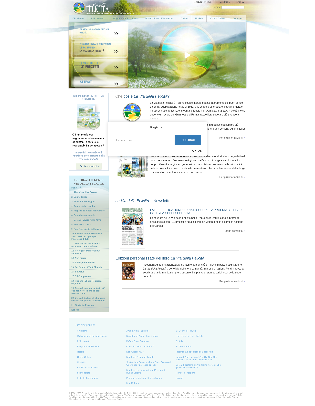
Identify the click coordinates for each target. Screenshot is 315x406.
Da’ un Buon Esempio (137, 341)
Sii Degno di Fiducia (186, 330)
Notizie (199, 18)
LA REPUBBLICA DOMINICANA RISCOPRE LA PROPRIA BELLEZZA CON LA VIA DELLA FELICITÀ (196, 211)
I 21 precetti (97, 18)
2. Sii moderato (79, 197)
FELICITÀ (76, 188)
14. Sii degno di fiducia (83, 262)
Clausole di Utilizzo (77, 399)
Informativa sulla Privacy (227, 397)
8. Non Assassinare (81, 224)
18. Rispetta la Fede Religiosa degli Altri (86, 282)
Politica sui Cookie (114, 399)
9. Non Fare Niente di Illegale (86, 229)
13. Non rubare (78, 258)
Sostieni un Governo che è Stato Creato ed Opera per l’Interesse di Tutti (148, 363)
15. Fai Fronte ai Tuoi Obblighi (86, 267)
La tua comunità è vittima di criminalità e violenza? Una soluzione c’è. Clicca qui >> (115, 91)
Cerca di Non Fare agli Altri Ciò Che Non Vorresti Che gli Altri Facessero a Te (196, 358)
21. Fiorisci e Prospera (82, 305)
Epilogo (75, 310)
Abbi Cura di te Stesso (88, 367)
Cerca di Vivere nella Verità (140, 346)
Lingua (239, 2)
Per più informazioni (231, 137)
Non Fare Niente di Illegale (140, 357)
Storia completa (233, 230)
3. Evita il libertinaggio (82, 201)
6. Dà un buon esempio (83, 215)
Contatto (237, 18)
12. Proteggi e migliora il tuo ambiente (86, 252)
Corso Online (217, 18)
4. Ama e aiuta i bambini (83, 206)
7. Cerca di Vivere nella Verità (86, 220)
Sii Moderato (83, 372)
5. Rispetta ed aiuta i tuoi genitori (88, 210)
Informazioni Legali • (97, 399)
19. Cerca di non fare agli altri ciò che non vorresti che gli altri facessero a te (88, 291)
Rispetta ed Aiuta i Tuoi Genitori (142, 336)
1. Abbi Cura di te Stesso (84, 192)
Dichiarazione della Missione (92, 336)
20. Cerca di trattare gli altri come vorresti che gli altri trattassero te (88, 299)
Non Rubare (132, 383)
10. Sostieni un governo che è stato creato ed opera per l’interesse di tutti (86, 236)
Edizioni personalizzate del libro (159, 258)
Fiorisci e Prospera (185, 372)
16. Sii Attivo (77, 272)
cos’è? (146, 96)
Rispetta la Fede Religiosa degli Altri (194, 351)
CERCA (217, 7)
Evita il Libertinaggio (87, 378)
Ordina (184, 18)
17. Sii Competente (81, 276)
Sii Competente (183, 346)
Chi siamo (78, 18)
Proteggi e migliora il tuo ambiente (144, 378)
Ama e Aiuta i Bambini (137, 330)
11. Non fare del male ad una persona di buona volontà (85, 244)
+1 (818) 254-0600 (201, 2)
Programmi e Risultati (124, 18)
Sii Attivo (180, 341)
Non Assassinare (135, 351)
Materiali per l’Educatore (159, 18)
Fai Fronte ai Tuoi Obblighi (189, 336)
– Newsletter (143, 200)
